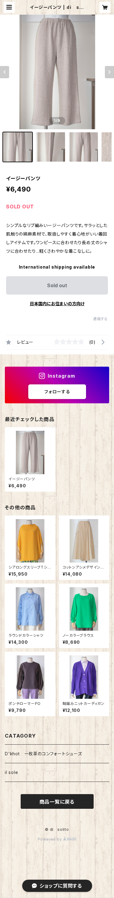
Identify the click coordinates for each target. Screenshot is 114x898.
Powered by (50, 839)
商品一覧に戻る (57, 802)
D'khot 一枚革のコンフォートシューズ (43, 753)
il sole (11, 772)
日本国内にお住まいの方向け (57, 303)
